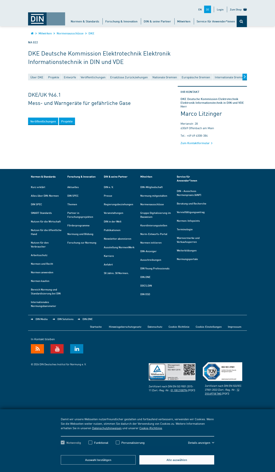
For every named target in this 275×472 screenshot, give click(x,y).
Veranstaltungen (113, 212)
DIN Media (42, 319)
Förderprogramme (78, 225)
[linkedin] (76, 348)
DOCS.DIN (146, 285)
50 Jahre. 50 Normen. (116, 273)
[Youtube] (57, 348)
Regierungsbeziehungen (118, 204)
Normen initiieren (151, 242)
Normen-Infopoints (188, 220)
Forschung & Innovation (121, 21)
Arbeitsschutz (39, 255)
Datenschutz (155, 326)
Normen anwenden (42, 272)
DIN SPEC (36, 204)
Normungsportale (187, 259)
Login (220, 9)
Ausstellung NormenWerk (119, 247)
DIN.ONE (145, 277)
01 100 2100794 (179, 390)
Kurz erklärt (38, 187)
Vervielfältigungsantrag (191, 212)
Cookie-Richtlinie (150, 428)
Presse (108, 195)
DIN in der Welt (112, 221)
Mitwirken (183, 21)
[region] (137, 434)
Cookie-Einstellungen (209, 326)
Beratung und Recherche (191, 203)
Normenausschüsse (70, 33)
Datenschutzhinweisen (107, 428)
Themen (72, 204)
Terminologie (185, 229)
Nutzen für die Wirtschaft (46, 221)
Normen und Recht (42, 263)
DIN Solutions (65, 319)
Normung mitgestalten (153, 195)
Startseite (96, 326)
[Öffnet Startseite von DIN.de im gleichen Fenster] (46, 17)
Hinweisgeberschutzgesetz (125, 326)
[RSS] (37, 348)
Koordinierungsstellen (153, 225)
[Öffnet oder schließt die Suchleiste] (242, 21)
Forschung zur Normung (81, 242)
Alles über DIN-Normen (45, 195)
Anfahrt (108, 264)
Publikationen (112, 230)
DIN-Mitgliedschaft (151, 187)
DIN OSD (145, 294)
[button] (201, 442)
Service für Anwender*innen (216, 21)
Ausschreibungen (150, 259)
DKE (91, 33)
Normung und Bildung (80, 234)
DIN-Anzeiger (148, 251)
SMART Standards (41, 212)
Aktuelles (73, 187)
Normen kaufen (40, 280)
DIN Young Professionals (154, 268)
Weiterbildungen (187, 250)
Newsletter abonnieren (117, 238)
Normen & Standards (85, 21)
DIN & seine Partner (157, 21)
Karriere (109, 255)
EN (200, 9)
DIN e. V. (109, 187)
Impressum (234, 326)
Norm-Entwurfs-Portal (153, 234)
